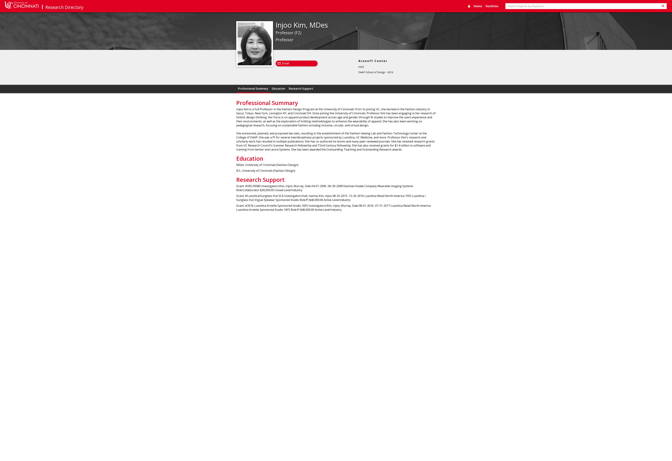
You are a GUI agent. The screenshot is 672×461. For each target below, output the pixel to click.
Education (278, 88)
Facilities (492, 6)
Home (478, 6)
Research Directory (64, 7)
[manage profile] (469, 6)
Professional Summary (253, 88)
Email (285, 63)
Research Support (301, 88)
